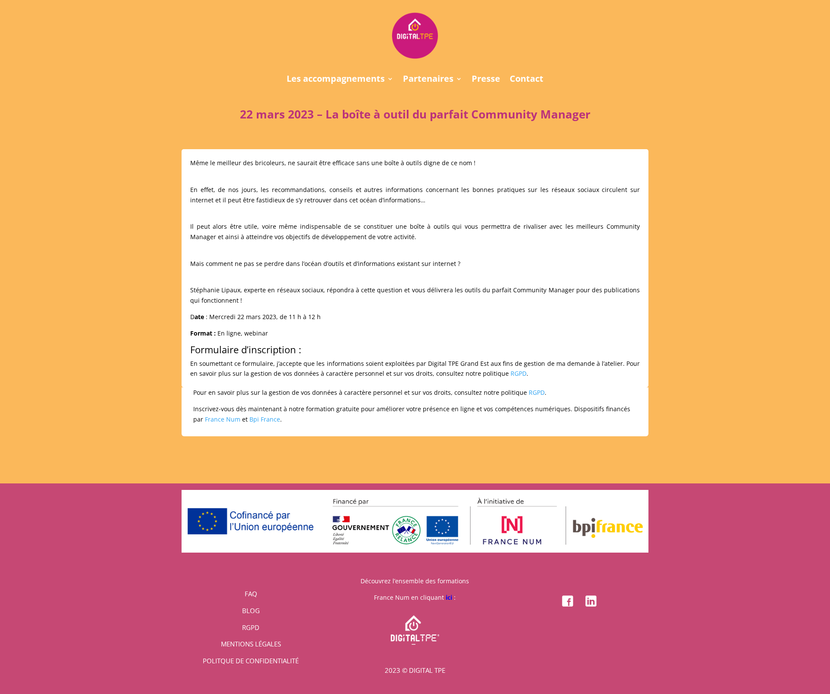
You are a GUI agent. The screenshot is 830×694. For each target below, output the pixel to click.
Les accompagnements (336, 80)
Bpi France (264, 419)
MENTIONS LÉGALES (251, 644)
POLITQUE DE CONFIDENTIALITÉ (251, 660)
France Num (222, 419)
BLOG (251, 610)
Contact (526, 80)
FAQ (251, 593)
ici (449, 597)
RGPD (519, 373)
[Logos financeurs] (415, 550)
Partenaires (428, 80)
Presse (486, 80)
